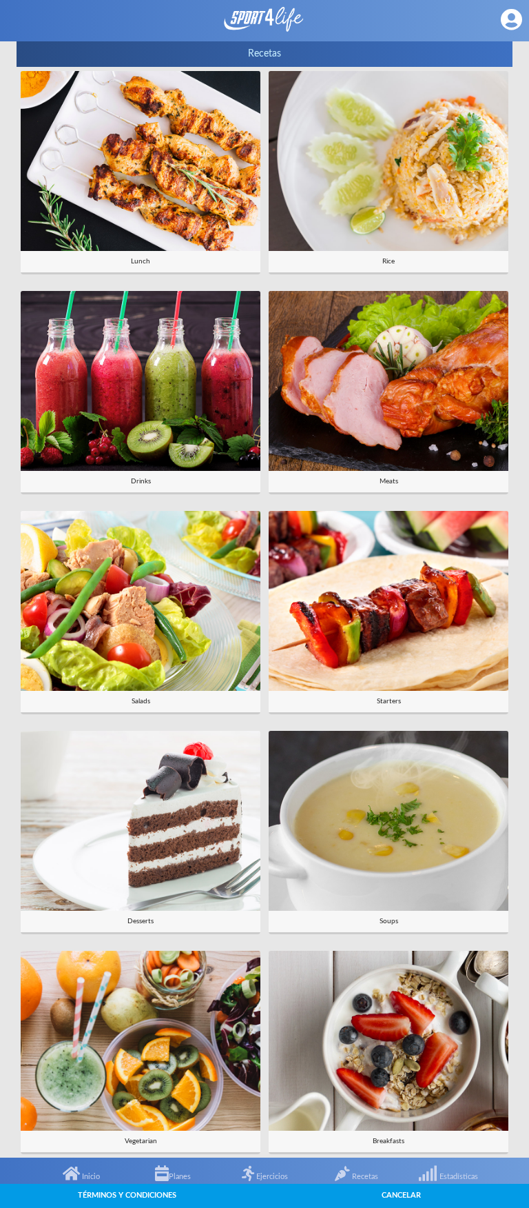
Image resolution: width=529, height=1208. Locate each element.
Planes (180, 1176)
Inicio (90, 1176)
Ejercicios (271, 1176)
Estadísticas (457, 1176)
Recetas (364, 1176)
